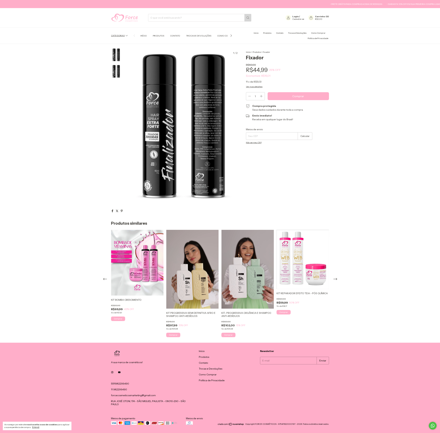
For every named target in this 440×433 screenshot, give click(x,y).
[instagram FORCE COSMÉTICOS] (112, 372)
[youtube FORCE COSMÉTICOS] (119, 372)
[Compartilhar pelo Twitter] (117, 211)
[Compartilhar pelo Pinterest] (121, 211)
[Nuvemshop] (231, 425)
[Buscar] (247, 18)
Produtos (158, 35)
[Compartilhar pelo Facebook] (112, 211)
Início (143, 35)
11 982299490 (119, 389)
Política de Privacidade (318, 38)
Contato (175, 35)
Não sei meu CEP (254, 142)
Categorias (118, 35)
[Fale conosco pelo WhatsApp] (433, 426)
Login (295, 16)
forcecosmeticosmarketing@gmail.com (133, 395)
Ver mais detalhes (254, 86)
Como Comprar (226, 35)
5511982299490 (120, 383)
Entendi (35, 427)
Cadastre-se (298, 19)
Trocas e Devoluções (198, 35)
